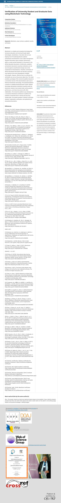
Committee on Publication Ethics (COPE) (17, 410)
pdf (39, 51)
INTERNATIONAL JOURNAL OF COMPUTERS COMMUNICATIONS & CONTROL (25, 1)
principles (33, 408)
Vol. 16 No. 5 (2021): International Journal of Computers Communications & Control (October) (25, 7)
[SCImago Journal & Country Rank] (37, 445)
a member (15, 408)
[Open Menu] (4, 1)
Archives (11, 5)
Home (6, 5)
